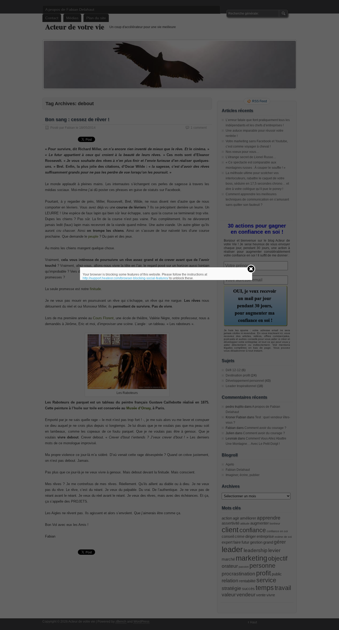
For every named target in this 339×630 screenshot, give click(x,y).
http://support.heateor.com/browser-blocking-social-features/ (125, 278)
